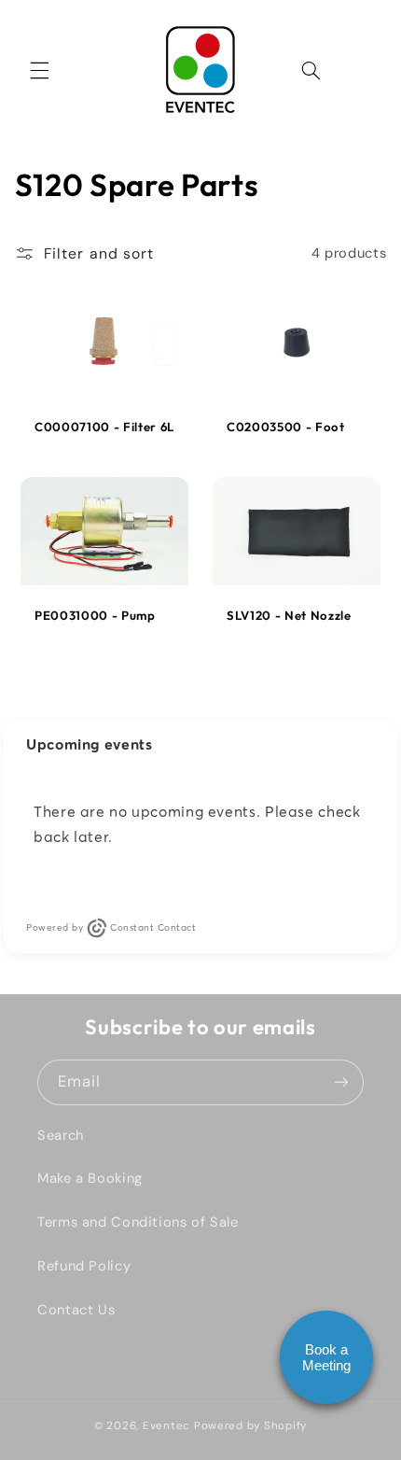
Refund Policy (84, 1265)
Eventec (166, 1426)
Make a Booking (90, 1178)
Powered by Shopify (250, 1426)
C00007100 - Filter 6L (104, 426)
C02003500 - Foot (286, 426)
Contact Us (76, 1309)
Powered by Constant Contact (111, 927)
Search (60, 1135)
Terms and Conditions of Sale (138, 1222)
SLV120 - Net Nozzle (289, 615)
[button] (39, 70)
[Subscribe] (341, 1082)
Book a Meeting (326, 1357)
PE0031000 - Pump (95, 615)
